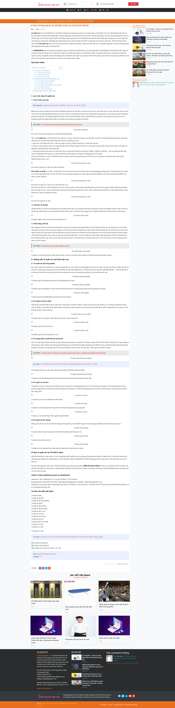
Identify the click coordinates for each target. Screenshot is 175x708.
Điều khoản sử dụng (131, 704)
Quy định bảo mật (118, 704)
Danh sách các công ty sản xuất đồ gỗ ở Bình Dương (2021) (113, 606)
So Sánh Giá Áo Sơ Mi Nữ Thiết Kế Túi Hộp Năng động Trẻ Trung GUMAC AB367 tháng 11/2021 (71, 537)
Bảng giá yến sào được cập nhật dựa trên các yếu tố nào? (159, 63)
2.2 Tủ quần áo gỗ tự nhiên (45, 83)
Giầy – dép (105, 10)
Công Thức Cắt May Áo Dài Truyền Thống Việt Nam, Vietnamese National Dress (45, 640)
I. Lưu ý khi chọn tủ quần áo (42, 70)
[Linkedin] (126, 696)
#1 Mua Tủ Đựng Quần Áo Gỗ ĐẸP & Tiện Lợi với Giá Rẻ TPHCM (64, 105)
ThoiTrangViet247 (43, 21)
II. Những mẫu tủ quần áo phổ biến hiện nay (47, 79)
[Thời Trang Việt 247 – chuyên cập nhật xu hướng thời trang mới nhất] (48, 4)
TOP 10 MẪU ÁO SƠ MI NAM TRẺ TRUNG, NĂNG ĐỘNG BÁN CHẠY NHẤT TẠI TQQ (68, 364)
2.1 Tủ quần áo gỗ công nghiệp (46, 81)
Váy (87, 10)
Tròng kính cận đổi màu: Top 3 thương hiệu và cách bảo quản (158, 46)
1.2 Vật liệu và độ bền (43, 74)
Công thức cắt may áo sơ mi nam (77, 639)
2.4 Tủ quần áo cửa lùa (43, 87)
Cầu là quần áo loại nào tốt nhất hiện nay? (78, 608)
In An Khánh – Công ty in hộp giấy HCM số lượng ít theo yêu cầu (159, 30)
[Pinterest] (133, 696)
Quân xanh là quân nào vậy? (109, 638)
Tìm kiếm (133, 4)
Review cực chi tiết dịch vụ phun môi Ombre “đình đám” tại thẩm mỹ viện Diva (159, 54)
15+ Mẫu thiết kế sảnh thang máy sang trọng (45, 602)
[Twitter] (123, 696)
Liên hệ (110, 704)
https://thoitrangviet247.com (47, 554)
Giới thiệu (103, 704)
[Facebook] (119, 696)
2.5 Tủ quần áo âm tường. (44, 89)
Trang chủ (72, 10)
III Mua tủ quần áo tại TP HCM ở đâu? (45, 91)
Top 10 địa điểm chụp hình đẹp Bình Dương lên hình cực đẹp (157, 71)
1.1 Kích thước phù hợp (43, 72)
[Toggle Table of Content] (60, 68)
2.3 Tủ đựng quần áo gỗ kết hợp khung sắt (49, 85)
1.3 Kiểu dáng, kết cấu (43, 76)
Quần (95, 10)
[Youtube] (130, 696)
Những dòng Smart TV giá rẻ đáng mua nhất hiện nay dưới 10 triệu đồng (158, 38)
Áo (81, 10)
